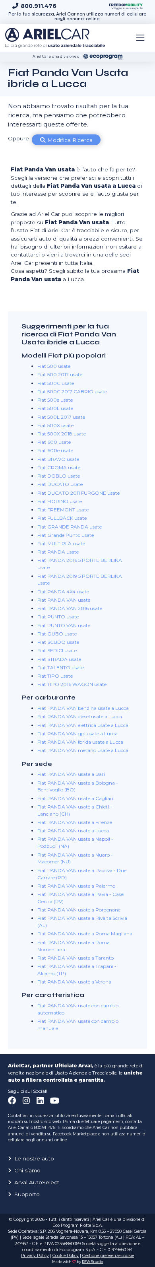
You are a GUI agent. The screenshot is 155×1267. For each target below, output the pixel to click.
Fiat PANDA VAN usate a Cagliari (75, 798)
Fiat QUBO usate (57, 634)
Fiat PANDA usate (58, 552)
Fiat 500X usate (55, 425)
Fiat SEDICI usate (57, 650)
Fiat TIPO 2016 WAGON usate (72, 684)
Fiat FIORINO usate (59, 501)
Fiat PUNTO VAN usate (63, 625)
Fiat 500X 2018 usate (61, 434)
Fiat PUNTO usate (58, 617)
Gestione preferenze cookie (108, 1255)
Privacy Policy (35, 1255)
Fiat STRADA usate (59, 659)
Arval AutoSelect (36, 1182)
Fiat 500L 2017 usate (61, 417)
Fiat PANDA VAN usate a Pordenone (78, 910)
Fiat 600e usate (55, 450)
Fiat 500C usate (55, 383)
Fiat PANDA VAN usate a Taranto (75, 958)
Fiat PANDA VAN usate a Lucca (73, 831)
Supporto (27, 1194)
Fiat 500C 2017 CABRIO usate (72, 391)
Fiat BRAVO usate (58, 459)
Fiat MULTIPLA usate (61, 543)
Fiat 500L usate (55, 408)
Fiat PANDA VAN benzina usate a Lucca (83, 708)
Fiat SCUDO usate (58, 642)
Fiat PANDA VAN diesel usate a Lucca (79, 716)
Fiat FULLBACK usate (62, 518)
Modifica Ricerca (69, 140)
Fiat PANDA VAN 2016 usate (69, 608)
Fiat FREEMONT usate (63, 510)
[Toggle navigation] (140, 38)
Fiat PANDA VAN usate (63, 600)
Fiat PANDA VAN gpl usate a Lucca (77, 733)
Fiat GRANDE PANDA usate (69, 527)
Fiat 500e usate (55, 400)
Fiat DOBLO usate (58, 476)
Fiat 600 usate (54, 442)
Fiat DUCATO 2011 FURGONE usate (78, 493)
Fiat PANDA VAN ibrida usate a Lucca (80, 742)
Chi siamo (27, 1170)
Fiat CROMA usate (58, 467)
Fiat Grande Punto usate (65, 535)
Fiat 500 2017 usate (59, 374)
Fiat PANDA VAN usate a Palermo (76, 886)
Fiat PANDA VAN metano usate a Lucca (82, 750)
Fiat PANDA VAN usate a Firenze (74, 822)
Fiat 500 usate (53, 366)
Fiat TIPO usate (55, 676)
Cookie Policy (65, 1255)
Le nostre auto (34, 1158)
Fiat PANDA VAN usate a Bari (71, 774)
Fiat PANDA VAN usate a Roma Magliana (84, 934)
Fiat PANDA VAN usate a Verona (74, 982)
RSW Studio (92, 1261)
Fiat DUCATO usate (60, 484)
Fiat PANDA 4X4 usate (63, 592)
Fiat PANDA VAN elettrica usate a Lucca (82, 725)
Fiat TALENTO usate (60, 667)
